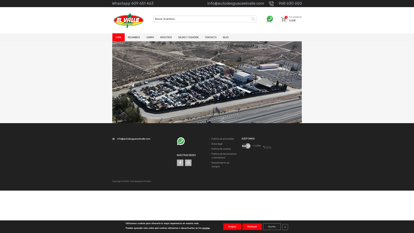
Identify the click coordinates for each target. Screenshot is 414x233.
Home (118, 37)
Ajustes (272, 226)
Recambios (134, 37)
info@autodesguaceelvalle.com (235, 3)
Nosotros (166, 37)
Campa (150, 37)
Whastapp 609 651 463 (132, 3)
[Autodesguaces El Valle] (126, 20)
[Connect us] (180, 163)
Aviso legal (217, 144)
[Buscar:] (205, 18)
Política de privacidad (223, 139)
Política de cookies (221, 149)
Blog (226, 37)
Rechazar (252, 226)
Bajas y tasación (188, 37)
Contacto (211, 37)
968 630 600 (290, 3)
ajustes (206, 228)
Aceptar (232, 226)
